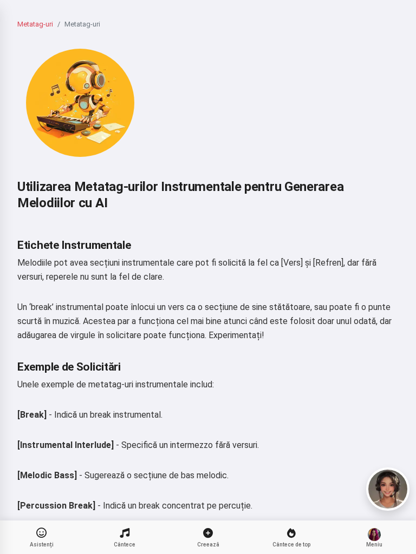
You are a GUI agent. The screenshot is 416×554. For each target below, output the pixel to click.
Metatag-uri (35, 24)
